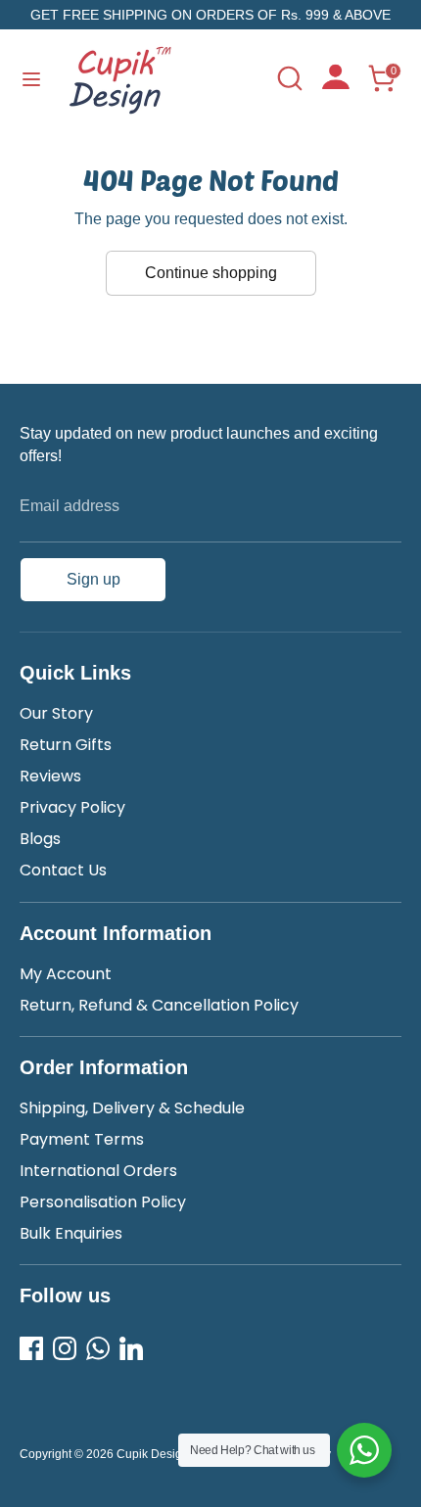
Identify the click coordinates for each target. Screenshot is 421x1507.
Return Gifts (66, 744)
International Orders (98, 1170)
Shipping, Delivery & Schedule (132, 1108)
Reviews (50, 776)
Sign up (93, 579)
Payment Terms (82, 1139)
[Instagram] (64, 1348)
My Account (66, 974)
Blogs (40, 838)
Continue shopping (211, 272)
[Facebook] (31, 1348)
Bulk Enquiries (71, 1233)
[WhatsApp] (98, 1348)
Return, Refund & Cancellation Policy (159, 1005)
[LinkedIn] (131, 1348)
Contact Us (63, 870)
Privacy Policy (72, 807)
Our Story (56, 713)
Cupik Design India (167, 1454)
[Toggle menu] (31, 78)
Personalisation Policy (103, 1202)
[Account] (336, 83)
